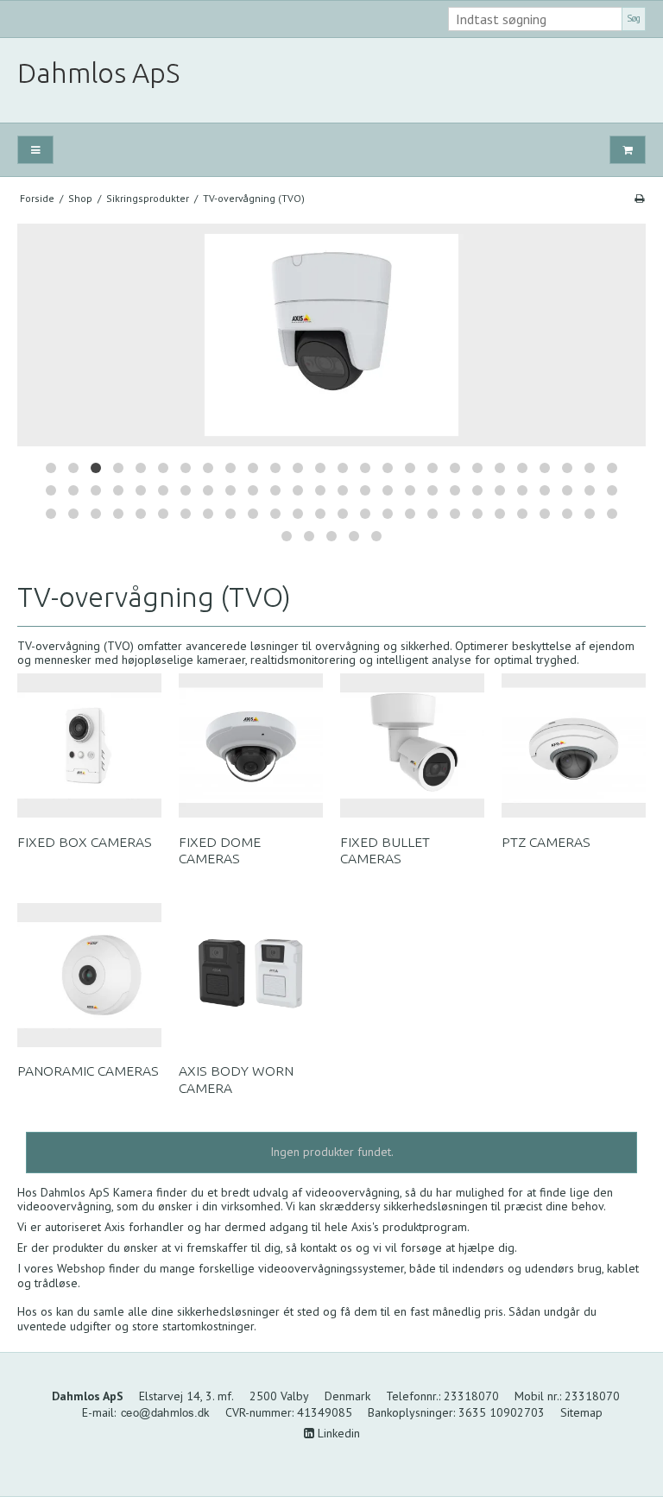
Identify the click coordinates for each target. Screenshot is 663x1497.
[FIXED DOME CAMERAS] (251, 745)
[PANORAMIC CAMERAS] (89, 975)
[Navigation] (35, 150)
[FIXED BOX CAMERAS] (89, 745)
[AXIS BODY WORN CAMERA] (251, 975)
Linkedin (337, 1433)
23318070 (471, 1396)
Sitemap (581, 1412)
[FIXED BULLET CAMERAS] (412, 745)
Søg (634, 18)
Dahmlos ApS (98, 73)
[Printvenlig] (639, 198)
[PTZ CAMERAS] (574, 745)
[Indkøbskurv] (627, 150)
